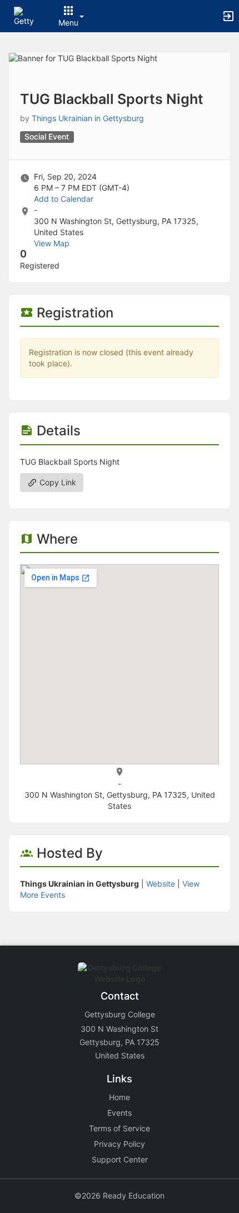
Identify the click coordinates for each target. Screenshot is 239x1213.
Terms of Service (119, 1128)
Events (119, 1112)
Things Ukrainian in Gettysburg (88, 118)
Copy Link (56, 482)
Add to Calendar (63, 198)
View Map (51, 243)
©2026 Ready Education (119, 1195)
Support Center (120, 1159)
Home (119, 1097)
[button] (23, 15)
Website (160, 883)
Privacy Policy (119, 1144)
